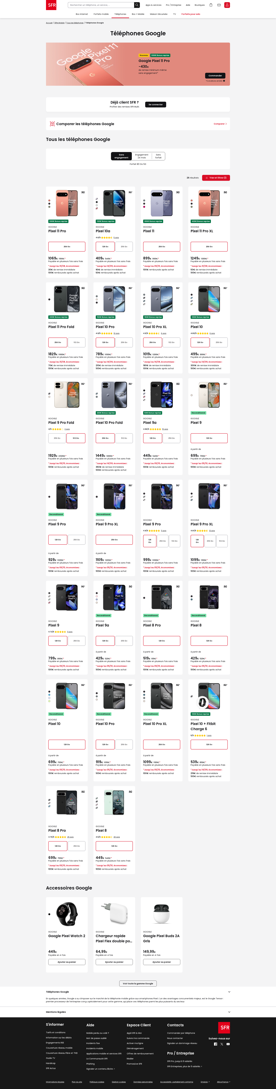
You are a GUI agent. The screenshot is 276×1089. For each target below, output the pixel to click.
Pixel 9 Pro (57, 524)
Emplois (204, 1082)
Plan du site (77, 1082)
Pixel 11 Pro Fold (61, 326)
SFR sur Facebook (215, 1044)
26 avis (117, 837)
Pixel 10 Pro (105, 326)
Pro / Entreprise (173, 5)
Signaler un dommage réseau (182, 1043)
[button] (224, 81)
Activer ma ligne (135, 1043)
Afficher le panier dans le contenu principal (211, 5)
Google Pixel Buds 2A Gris (161, 938)
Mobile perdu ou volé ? (97, 1033)
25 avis (70, 837)
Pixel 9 (196, 422)
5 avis (116, 237)
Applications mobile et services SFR (103, 1053)
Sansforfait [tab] (160, 156)
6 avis (163, 333)
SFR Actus (51, 1068)
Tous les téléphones (75, 23)
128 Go (105, 246)
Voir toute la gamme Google (138, 983)
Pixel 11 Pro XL (202, 231)
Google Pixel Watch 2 (66, 936)
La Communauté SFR (97, 1058)
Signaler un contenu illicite (99, 1069)
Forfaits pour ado (191, 14)
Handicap (50, 1063)
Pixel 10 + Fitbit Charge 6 (203, 726)
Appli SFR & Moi (134, 1033)
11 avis (163, 530)
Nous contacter (175, 1038)
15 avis (165, 429)
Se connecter (156, 104)
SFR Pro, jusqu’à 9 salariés (179, 1061)
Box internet (82, 14)
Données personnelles (143, 1082)
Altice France (222, 1082)
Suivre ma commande (138, 1038)
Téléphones (120, 14)
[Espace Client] (227, 5)
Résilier (130, 1058)
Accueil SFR (51, 5)
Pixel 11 (148, 231)
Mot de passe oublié (96, 1038)
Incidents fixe (93, 1043)
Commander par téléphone (181, 1033)
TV (174, 14)
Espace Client (227, 5)
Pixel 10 (197, 326)
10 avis (116, 333)
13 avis (212, 530)
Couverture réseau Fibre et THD (62, 1053)
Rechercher (137, 5)
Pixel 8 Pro (152, 625)
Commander (215, 75)
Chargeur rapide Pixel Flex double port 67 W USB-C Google (114, 939)
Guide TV (50, 1058)
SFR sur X (222, 1044)
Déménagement (135, 1048)
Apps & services (153, 5)
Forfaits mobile (101, 14)
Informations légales (55, 1082)
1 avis (209, 735)
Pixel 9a (150, 422)
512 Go (76, 342)
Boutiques (200, 5)
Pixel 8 (196, 625)
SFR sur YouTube (228, 1044)
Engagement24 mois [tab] (143, 156)
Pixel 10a (103, 231)
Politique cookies (97, 1082)
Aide (188, 5)
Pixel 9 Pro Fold (61, 422)
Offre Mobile (59, 23)
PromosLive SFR (134, 1064)
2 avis (67, 429)
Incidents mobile (94, 1048)
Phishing (90, 1064)
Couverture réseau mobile (59, 1048)
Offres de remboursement (140, 1053)
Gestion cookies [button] (119, 1082)
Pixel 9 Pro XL (107, 524)
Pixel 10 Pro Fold (109, 422)
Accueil (49, 23)
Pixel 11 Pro (57, 231)
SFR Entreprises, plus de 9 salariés (183, 1066)
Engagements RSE (55, 1042)
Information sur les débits (59, 1037)
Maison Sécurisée (158, 14)
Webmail (219, 5)
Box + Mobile (138, 14)
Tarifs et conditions (55, 1032)
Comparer (219, 124)
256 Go (67, 246)
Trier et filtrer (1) (218, 177)
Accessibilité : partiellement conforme (176, 1082)
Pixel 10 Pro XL (155, 326)
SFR (224, 1027)
